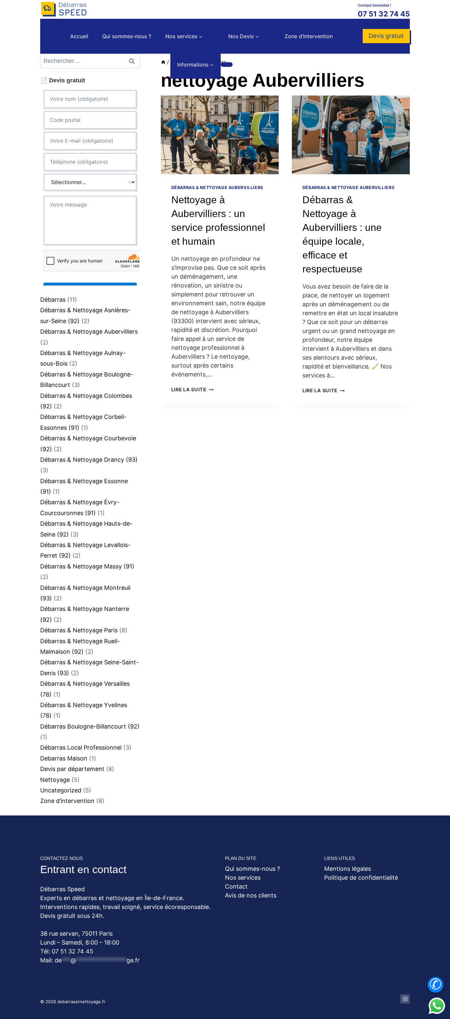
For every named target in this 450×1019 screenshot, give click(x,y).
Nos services (243, 877)
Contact (236, 886)
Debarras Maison (63, 758)
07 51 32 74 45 (384, 14)
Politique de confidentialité (361, 877)
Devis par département (72, 768)
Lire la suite (192, 389)
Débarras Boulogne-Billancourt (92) (90, 726)
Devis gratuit (386, 35)
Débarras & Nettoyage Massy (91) (87, 566)
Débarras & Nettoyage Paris (79, 630)
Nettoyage (55, 779)
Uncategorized (60, 790)
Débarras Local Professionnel (81, 747)
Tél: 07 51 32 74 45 (66, 951)
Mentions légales (347, 868)
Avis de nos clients (250, 895)
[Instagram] (405, 999)
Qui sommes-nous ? (126, 36)
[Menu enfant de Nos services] (215, 36)
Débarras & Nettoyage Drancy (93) (89, 459)
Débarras (53, 299)
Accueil (79, 36)
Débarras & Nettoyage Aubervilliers (217, 187)
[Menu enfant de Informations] (227, 64)
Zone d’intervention (309, 36)
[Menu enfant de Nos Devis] (272, 36)
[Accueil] (163, 62)
